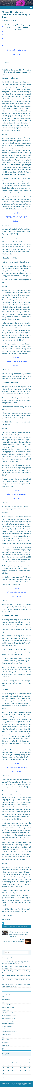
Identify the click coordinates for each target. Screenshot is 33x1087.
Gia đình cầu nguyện (7, 1026)
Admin (14, 20)
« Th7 (3, 1077)
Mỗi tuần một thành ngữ (8, 1021)
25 (8, 1070)
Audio (3, 996)
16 (29, 1065)
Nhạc (3, 1037)
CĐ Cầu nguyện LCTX (7, 1029)
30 (29, 1070)
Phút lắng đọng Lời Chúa (8, 1007)
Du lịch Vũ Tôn (5, 1045)
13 (16, 1065)
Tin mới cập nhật (6, 994)
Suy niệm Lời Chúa (6, 1004)
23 (29, 1067)
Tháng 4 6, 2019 (6, 20)
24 (3, 1070)
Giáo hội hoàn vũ (6, 1010)
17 (3, 1067)
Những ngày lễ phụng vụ (8, 1023)
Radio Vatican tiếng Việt (8, 1013)
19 (12, 1067)
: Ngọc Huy (17, 1083)
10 (3, 1065)
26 (12, 1070)
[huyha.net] (16, 4)
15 (25, 1065)
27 (16, 1070)
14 (20, 1065)
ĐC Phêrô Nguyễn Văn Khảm (9, 1015)
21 (20, 1067)
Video (3, 1002)
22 (25, 1067)
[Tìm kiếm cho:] (16, 952)
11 (8, 1065)
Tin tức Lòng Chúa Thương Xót (9, 1031)
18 (8, 1067)
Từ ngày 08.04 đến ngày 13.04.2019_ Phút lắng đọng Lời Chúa (15, 927)
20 (16, 1067)
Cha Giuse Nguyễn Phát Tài (9, 1018)
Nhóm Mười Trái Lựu (7, 1039)
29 (25, 1070)
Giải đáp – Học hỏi (6, 1034)
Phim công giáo (5, 1042)
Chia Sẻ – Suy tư (6, 999)
